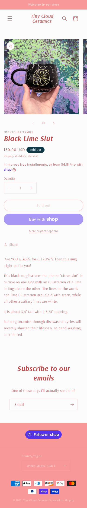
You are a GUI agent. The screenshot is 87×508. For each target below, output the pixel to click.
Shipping (8, 156)
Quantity (9, 178)
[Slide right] (54, 123)
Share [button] (13, 244)
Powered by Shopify (61, 500)
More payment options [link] (43, 231)
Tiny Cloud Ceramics (36, 500)
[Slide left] (33, 123)
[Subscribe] (72, 404)
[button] (9, 18)
